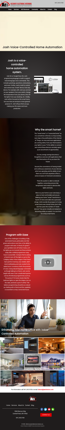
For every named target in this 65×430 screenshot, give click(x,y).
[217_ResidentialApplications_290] (32, 380)
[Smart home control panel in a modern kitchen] (19, 347)
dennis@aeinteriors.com (46, 389)
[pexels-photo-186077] (53, 362)
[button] (48, 262)
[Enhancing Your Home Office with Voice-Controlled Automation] (32, 318)
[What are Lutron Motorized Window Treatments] (12, 362)
